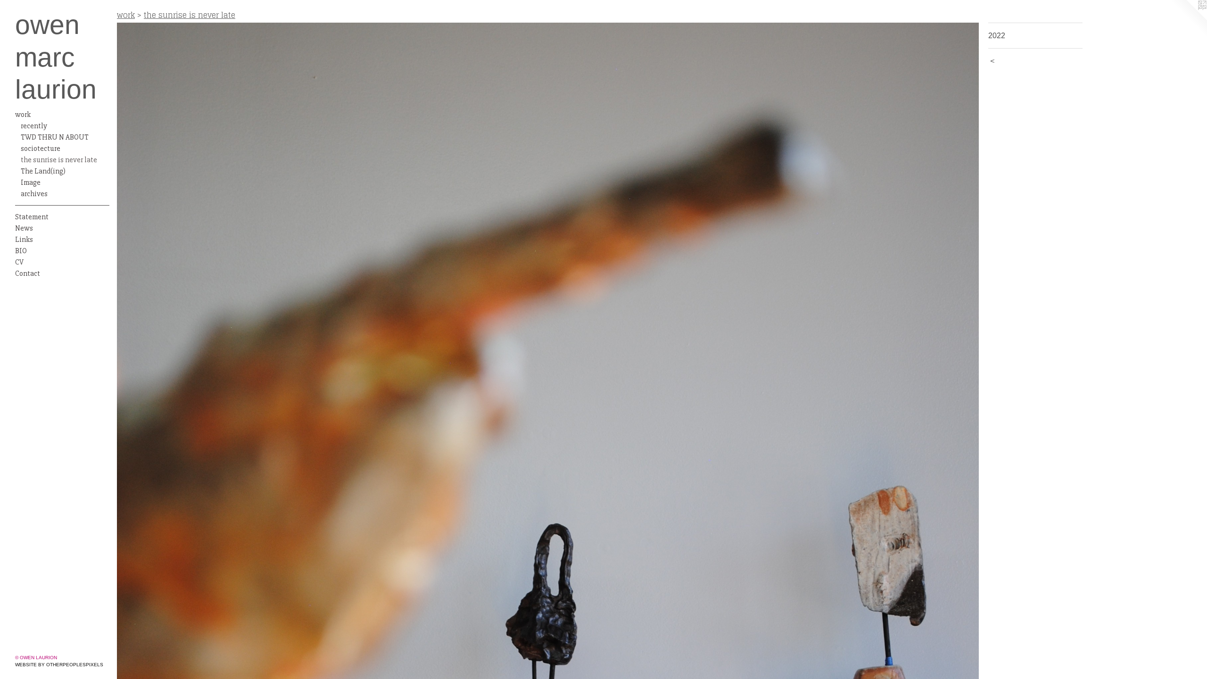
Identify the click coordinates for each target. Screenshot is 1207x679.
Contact (27, 273)
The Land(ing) (43, 171)
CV (19, 262)
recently (34, 126)
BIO (21, 251)
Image (31, 182)
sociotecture (40, 148)
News (24, 228)
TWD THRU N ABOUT (55, 137)
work (23, 114)
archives (34, 194)
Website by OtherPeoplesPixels (59, 664)
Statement (32, 217)
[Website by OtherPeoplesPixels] (1188, 19)
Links (24, 239)
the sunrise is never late (59, 160)
